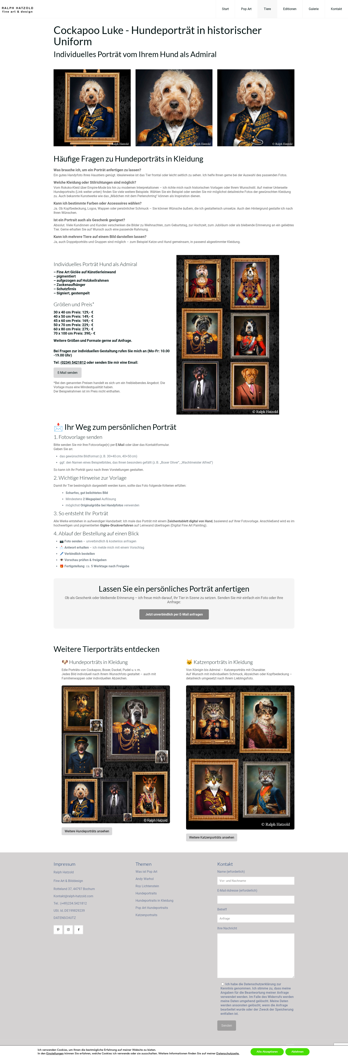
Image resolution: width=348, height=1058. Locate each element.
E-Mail (120, 445)
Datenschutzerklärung (260, 984)
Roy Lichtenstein (147, 886)
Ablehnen (297, 1052)
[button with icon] (58, 929)
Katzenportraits (146, 915)
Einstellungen (55, 1053)
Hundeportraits (146, 893)
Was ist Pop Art (146, 872)
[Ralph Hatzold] (16, 9)
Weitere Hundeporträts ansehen (87, 831)
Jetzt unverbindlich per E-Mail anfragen (174, 614)
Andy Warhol (145, 879)
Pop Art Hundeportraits (152, 908)
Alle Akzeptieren (267, 1052)
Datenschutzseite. (227, 1053)
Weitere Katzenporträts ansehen (211, 837)
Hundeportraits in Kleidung (154, 900)
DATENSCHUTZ (65, 918)
